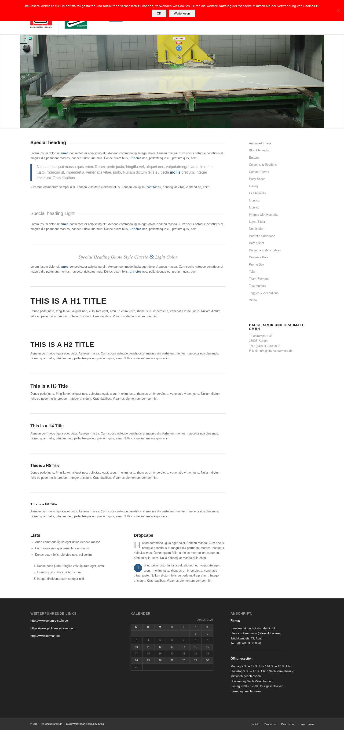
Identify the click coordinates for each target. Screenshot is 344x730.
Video (253, 300)
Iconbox (254, 200)
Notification (256, 228)
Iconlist (254, 207)
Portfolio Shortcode (262, 236)
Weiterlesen (182, 13)
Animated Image (260, 143)
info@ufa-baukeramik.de (276, 351)
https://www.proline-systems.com (52, 628)
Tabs (252, 271)
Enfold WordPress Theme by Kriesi (84, 724)
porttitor (151, 187)
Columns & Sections (263, 164)
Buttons (254, 157)
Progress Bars (258, 257)
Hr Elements (257, 193)
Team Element (259, 279)
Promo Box (256, 264)
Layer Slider (257, 221)
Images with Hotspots (263, 214)
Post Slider (256, 243)
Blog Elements (259, 150)
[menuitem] (255, 724)
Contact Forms (259, 172)
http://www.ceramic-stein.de (49, 620)
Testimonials (257, 286)
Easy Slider (257, 179)
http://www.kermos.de (45, 636)
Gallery (254, 186)
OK (159, 13)
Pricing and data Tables (265, 250)
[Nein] (338, 10)
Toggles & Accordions (263, 293)
